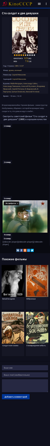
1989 (16, 66)
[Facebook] (21, 250)
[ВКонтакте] (17, 250)
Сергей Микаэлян (19, 74)
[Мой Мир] (28, 250)
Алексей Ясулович (28, 86)
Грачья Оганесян (18, 91)
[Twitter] (32, 250)
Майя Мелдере (16, 83)
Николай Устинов (32, 91)
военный (18, 70)
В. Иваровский (30, 89)
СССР (22, 66)
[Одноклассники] (25, 250)
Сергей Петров (18, 89)
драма (11, 70)
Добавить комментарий (15, 396)
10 (34, 55)
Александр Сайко (30, 83)
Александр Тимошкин (11, 86)
